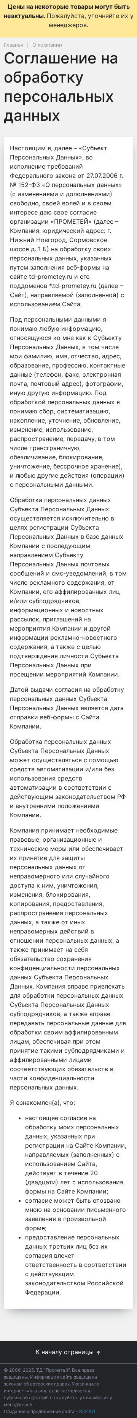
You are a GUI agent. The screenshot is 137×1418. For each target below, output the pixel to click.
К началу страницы (66, 1352)
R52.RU (87, 1411)
